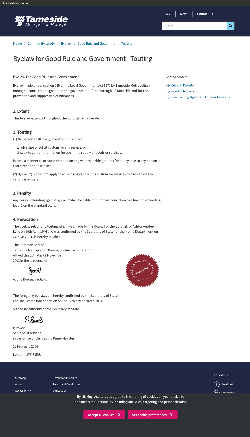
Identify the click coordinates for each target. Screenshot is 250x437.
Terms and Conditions (66, 384)
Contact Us (60, 390)
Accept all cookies (101, 415)
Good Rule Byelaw (183, 91)
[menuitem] (168, 14)
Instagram (228, 393)
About (19, 384)
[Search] (230, 26)
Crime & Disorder (183, 85)
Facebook (227, 384)
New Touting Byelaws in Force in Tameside (200, 97)
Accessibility (23, 390)
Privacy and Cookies (65, 378)
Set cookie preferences (149, 415)
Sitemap (20, 378)
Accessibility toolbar (16, 3)
